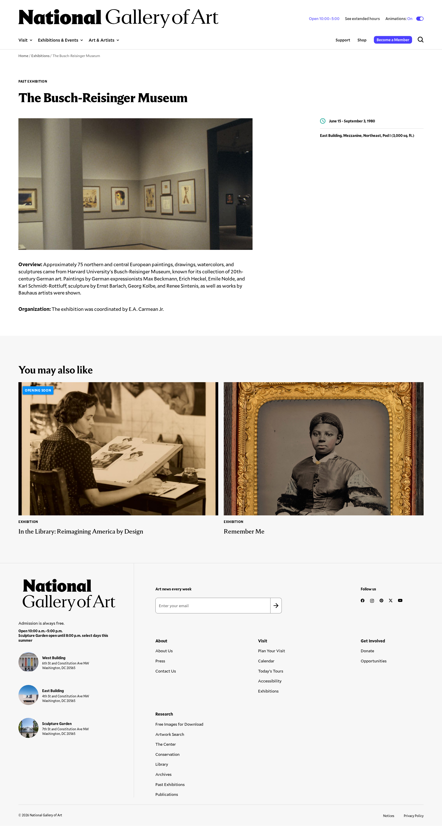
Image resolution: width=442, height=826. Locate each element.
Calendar (266, 661)
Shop (362, 40)
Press (160, 661)
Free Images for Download (179, 724)
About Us (164, 650)
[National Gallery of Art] (67, 593)
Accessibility (270, 681)
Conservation (167, 754)
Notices (388, 816)
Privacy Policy (414, 816)
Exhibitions (40, 55)
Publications (166, 794)
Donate (367, 650)
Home (23, 55)
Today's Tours (270, 671)
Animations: (399, 18)
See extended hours (362, 18)
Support (343, 40)
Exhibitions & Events (58, 40)
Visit (23, 40)
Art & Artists (101, 40)
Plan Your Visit (271, 650)
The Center (165, 744)
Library (161, 764)
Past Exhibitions (170, 784)
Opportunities (374, 661)
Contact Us (165, 671)
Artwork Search (169, 734)
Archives (163, 774)
